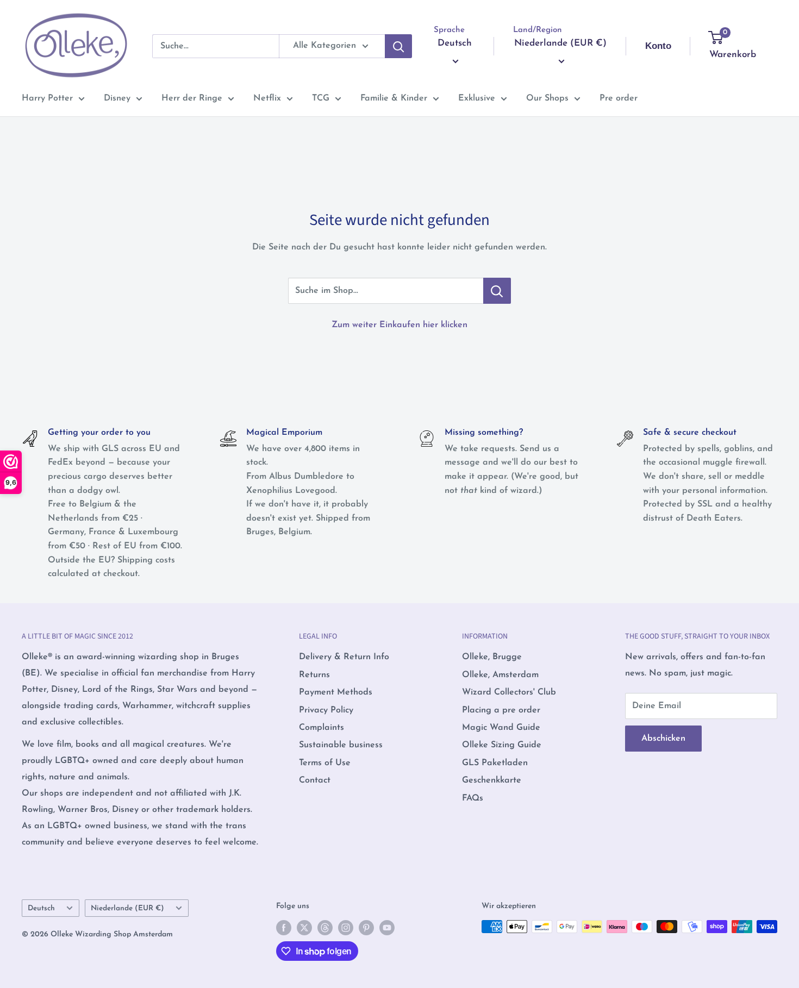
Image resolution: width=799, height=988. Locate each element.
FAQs (472, 798)
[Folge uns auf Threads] (325, 927)
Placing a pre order (501, 710)
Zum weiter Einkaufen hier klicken (399, 325)
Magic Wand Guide (501, 727)
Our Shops (547, 98)
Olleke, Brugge (492, 657)
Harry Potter (47, 98)
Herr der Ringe (191, 98)
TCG (320, 98)
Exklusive (476, 98)
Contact (314, 780)
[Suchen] (398, 46)
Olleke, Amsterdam (500, 675)
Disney (117, 98)
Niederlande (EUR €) (127, 908)
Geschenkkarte (491, 780)
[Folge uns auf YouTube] (387, 927)
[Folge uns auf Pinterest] (366, 927)
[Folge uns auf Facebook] (283, 927)
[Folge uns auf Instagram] (345, 927)
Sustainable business (341, 745)
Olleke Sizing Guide (501, 745)
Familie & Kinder (393, 98)
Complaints (321, 727)
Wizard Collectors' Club (509, 692)
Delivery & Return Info (344, 657)
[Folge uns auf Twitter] (304, 927)
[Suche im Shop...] (497, 291)
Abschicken (663, 738)
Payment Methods (335, 692)
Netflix (267, 98)
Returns (314, 675)
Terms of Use (325, 763)
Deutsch (41, 908)
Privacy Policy (326, 710)
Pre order (619, 98)
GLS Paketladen (495, 763)
